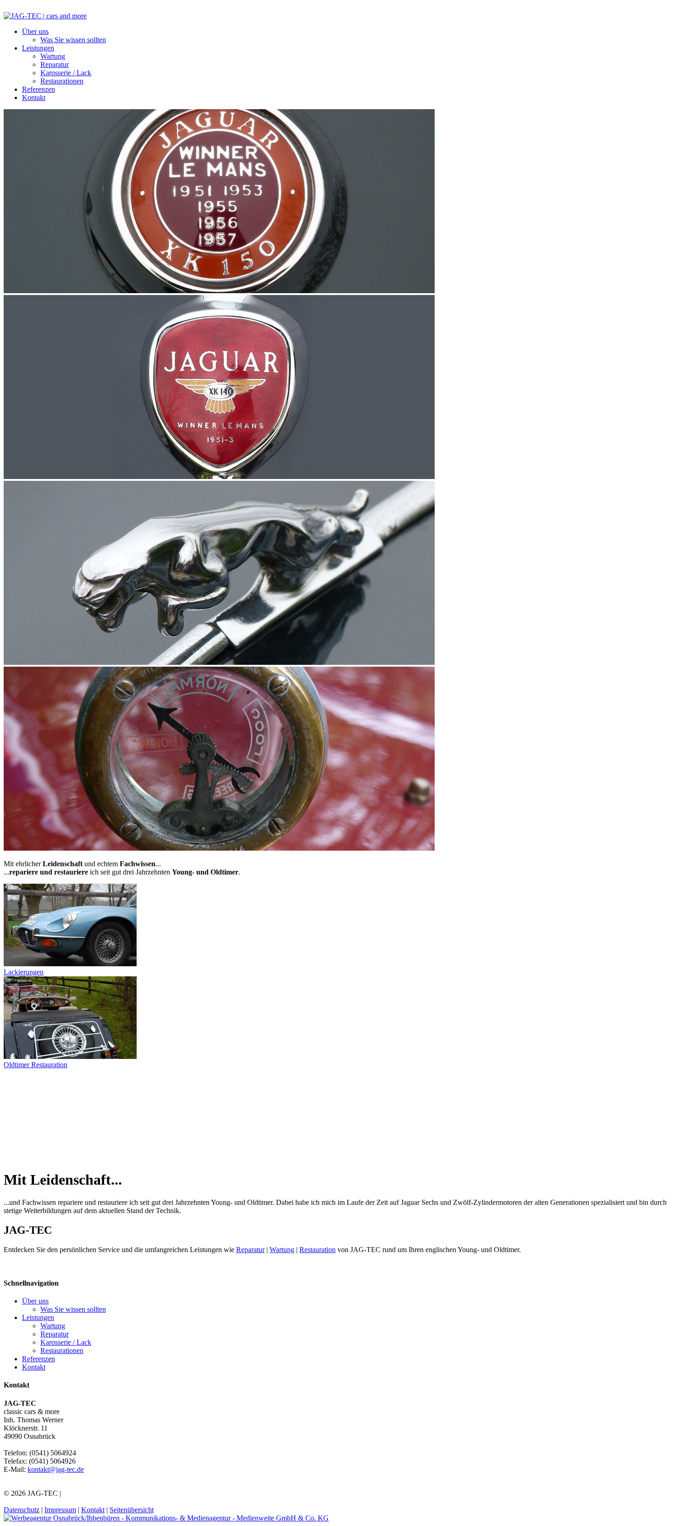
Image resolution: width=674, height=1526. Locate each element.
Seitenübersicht (132, 1510)
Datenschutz (21, 1510)
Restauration (317, 1249)
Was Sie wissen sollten (73, 40)
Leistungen (38, 48)
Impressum (60, 1510)
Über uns (35, 31)
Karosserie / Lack (65, 73)
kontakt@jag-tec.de (56, 1469)
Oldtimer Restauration (35, 1065)
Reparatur (54, 64)
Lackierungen (24, 972)
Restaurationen (61, 81)
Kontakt (33, 97)
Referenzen (38, 89)
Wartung (52, 56)
